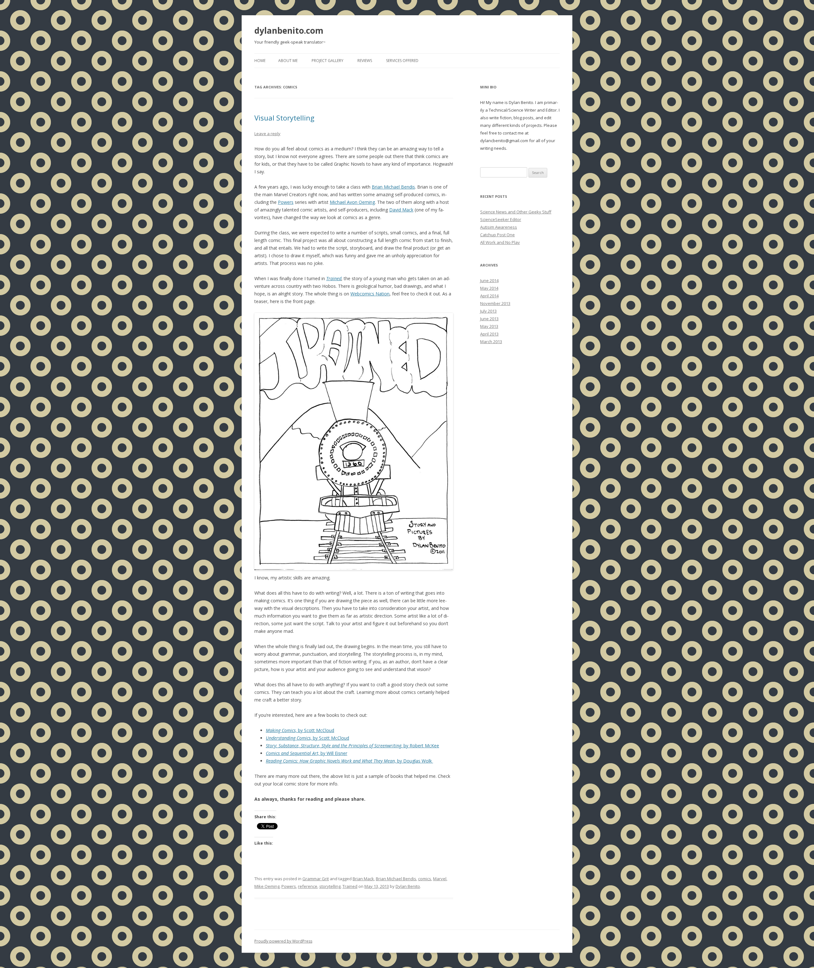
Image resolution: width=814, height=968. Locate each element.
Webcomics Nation (370, 294)
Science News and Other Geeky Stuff (515, 212)
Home (260, 60)
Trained (333, 278)
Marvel (439, 879)
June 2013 (489, 319)
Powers (285, 202)
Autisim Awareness (498, 227)
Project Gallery (327, 60)
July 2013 (488, 311)
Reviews (364, 60)
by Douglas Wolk (349, 761)
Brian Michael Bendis (393, 187)
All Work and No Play (500, 242)
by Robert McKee (352, 746)
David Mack (401, 210)
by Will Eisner (306, 753)
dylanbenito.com (288, 30)
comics (424, 879)
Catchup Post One (497, 235)
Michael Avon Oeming (352, 202)
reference (307, 886)
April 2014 (489, 296)
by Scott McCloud (300, 730)
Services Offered (402, 60)
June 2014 (489, 280)
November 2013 (495, 303)
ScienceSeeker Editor (500, 219)
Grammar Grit (315, 879)
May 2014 (489, 288)
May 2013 (489, 326)
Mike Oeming (266, 886)
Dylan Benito (408, 886)
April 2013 (489, 334)
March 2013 (491, 341)
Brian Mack (363, 879)
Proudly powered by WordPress (283, 941)
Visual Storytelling (284, 117)
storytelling (330, 886)
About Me (288, 60)
